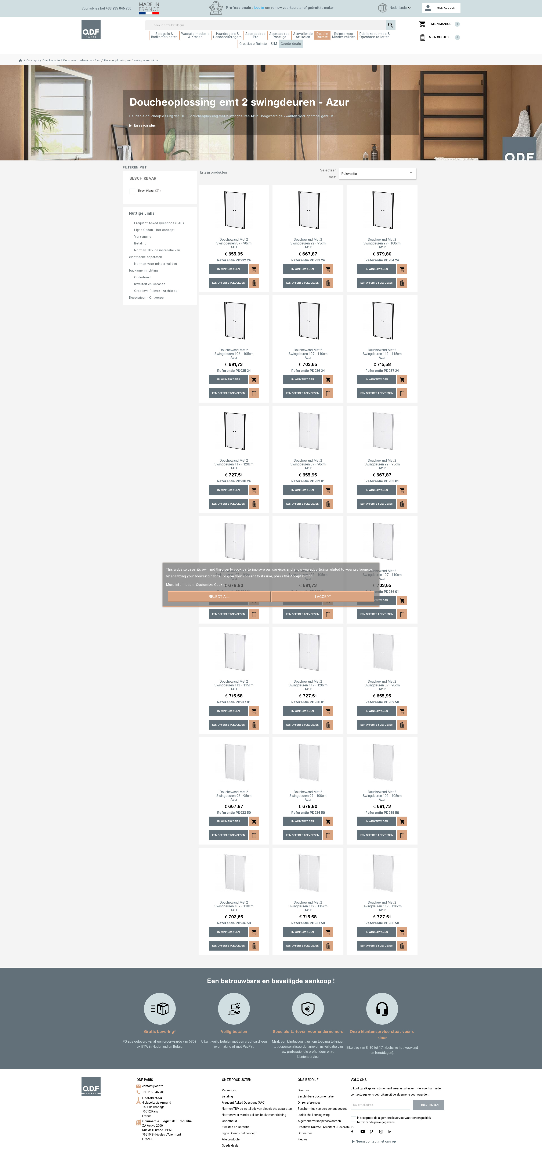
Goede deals (230, 1145)
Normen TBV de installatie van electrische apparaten (257, 1108)
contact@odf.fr (152, 1086)
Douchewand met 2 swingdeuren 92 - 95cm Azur (308, 243)
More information (180, 585)
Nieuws (302, 1139)
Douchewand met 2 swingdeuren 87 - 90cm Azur (234, 243)
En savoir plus (142, 125)
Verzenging (142, 237)
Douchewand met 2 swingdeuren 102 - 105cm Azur (233, 354)
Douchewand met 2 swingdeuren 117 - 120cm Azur (233, 464)
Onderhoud (142, 277)
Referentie (226, 260)
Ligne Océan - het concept (153, 230)
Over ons (304, 1090)
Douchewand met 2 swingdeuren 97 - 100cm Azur (382, 243)
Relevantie (377, 173)
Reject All (219, 596)
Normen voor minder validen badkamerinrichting (254, 1115)
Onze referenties (309, 1102)
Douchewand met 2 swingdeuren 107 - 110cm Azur (308, 354)
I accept (323, 596)
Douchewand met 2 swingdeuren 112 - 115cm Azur (382, 354)
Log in (259, 8)
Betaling (139, 243)
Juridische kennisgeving (314, 1115)
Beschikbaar (149, 190)
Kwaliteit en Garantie (149, 284)
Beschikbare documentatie (316, 1096)
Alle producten (231, 1139)
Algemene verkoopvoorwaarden (319, 1121)
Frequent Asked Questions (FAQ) (158, 223)
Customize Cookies (212, 585)
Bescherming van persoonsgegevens (322, 1108)
